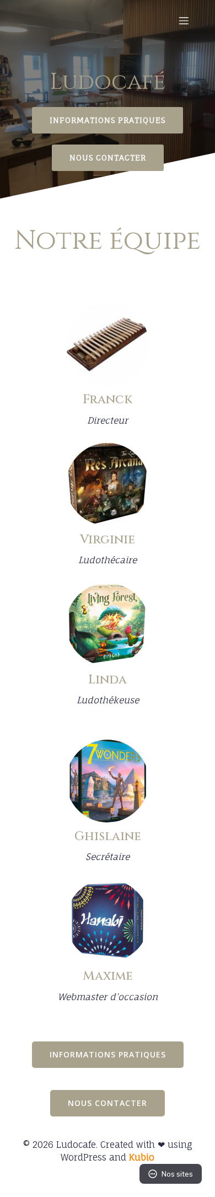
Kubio (141, 1157)
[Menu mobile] (183, 20)
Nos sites (177, 1173)
